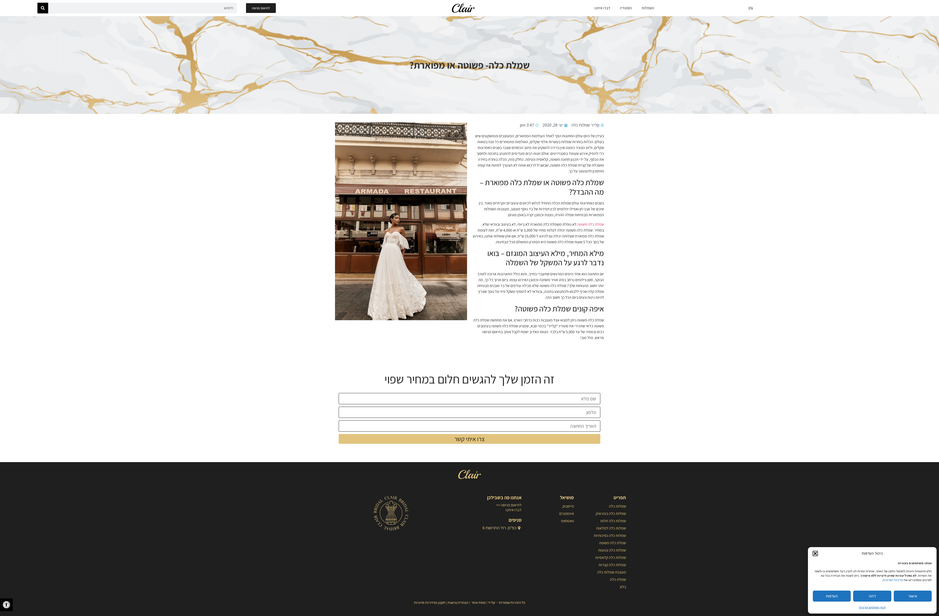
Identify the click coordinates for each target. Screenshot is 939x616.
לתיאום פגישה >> (509, 505)
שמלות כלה (617, 506)
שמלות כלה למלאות (611, 528)
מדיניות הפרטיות (893, 580)
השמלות (648, 8)
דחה (872, 596)
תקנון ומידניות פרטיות (430, 603)
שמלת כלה (618, 579)
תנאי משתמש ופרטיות (872, 607)
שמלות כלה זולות (613, 520)
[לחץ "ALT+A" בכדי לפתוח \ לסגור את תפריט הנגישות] (6, 604)
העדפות (832, 596)
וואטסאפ (567, 520)
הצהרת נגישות (458, 603)
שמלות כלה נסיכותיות (610, 535)
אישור (912, 596)
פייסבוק (568, 506)
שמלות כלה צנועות (612, 550)
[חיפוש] (42, 8)
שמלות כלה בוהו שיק (611, 513)
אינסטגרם (566, 513)
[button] (815, 553)
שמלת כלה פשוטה (590, 224)
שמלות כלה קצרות (612, 564)
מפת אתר (478, 603)
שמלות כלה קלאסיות (610, 557)
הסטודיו (626, 8)
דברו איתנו (602, 8)
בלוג (623, 586)
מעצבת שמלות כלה (611, 572)
